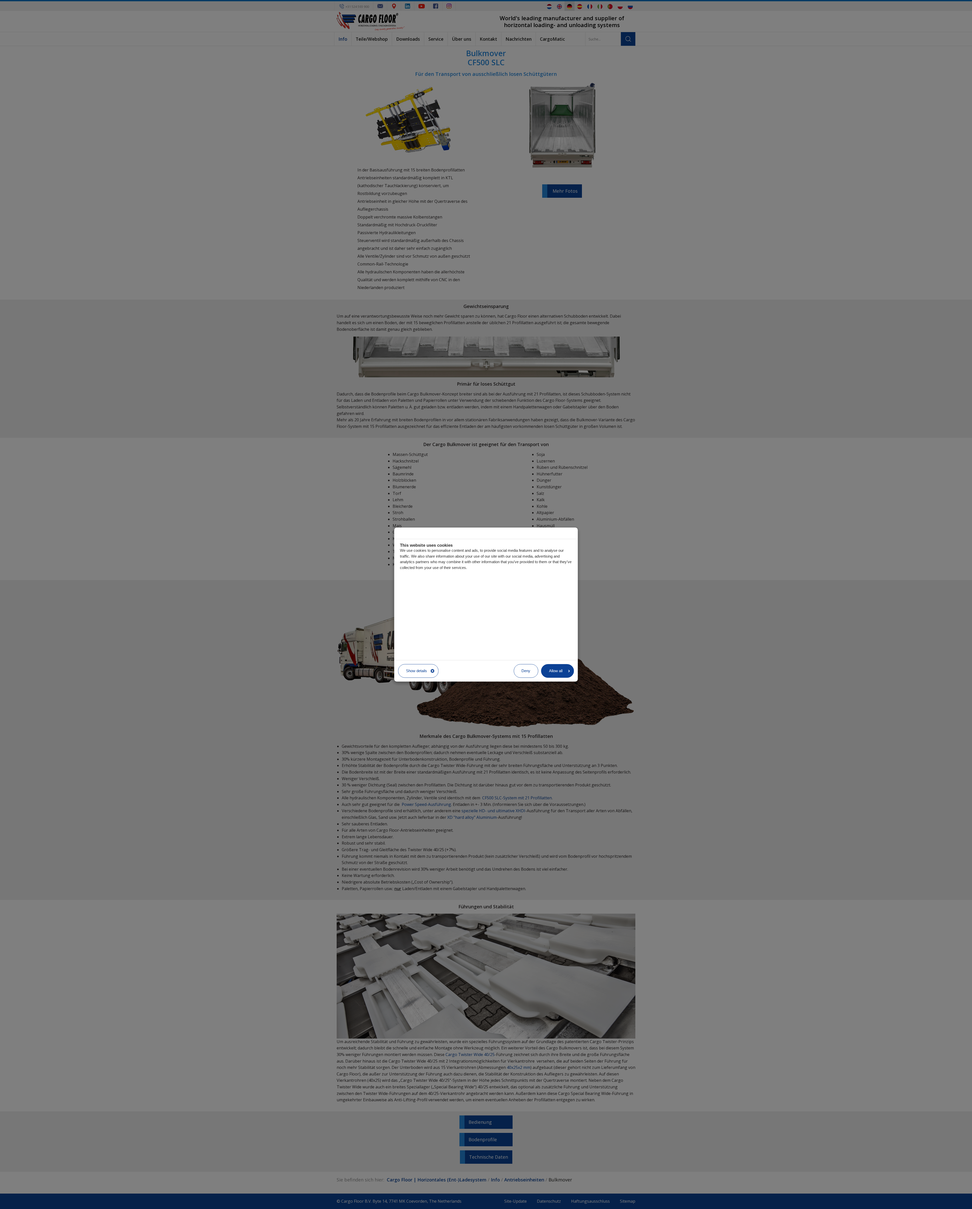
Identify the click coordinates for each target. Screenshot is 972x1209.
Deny (525, 671)
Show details (416, 671)
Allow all (555, 671)
